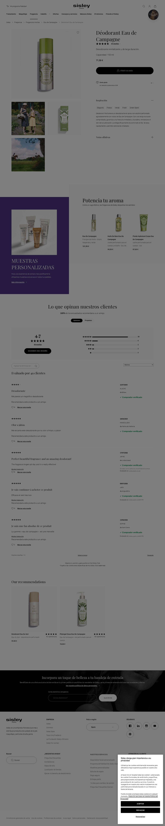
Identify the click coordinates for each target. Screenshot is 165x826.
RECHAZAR (140, 810)
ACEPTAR (140, 804)
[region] (140, 789)
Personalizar (140, 817)
